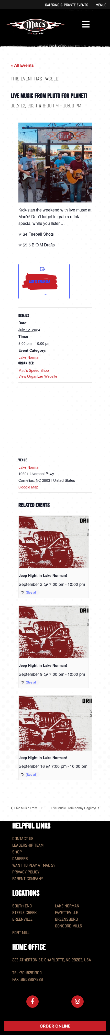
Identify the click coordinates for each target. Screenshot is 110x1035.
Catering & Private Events (66, 5)
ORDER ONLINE (55, 1026)
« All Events (22, 65)
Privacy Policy (25, 872)
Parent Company (27, 878)
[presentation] (54, 542)
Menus (101, 5)
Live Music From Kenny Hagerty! (74, 808)
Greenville (22, 919)
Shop (17, 852)
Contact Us (23, 838)
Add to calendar (39, 281)
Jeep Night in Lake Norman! (43, 575)
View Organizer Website (37, 376)
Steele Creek (24, 912)
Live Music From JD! (28, 808)
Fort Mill (20, 932)
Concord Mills (68, 926)
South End (22, 906)
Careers (20, 858)
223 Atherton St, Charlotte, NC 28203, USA (51, 960)
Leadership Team (27, 845)
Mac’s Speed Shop (33, 370)
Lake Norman (29, 357)
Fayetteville (66, 912)
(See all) (32, 592)
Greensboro (66, 919)
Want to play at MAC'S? (33, 865)
